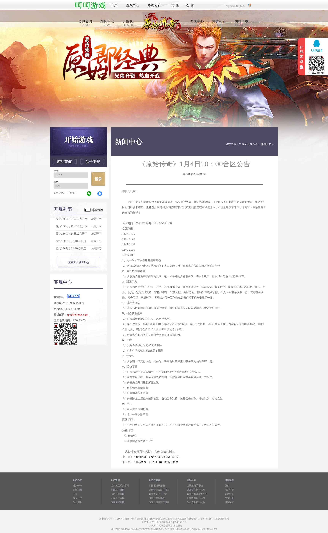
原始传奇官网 (118, 494)
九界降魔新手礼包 (196, 498)
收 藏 (242, 5)
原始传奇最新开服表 (159, 489)
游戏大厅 (154, 5)
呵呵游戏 (229, 502)
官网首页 (85, 23)
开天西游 (77, 489)
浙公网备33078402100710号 (202, 529)
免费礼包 (219, 23)
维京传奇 (77, 485)
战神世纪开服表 (157, 485)
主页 (241, 144)
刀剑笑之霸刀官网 (120, 485)
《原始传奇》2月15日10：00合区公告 (155, 462)
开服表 (127, 23)
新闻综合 (252, 144)
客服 (190, 5)
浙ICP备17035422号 (131, 529)
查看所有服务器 (78, 262)
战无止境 (77, 498)
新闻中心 (107, 23)
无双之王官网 (118, 498)
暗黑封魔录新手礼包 (197, 494)
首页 (113, 5)
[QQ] (99, 193)
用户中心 (229, 489)
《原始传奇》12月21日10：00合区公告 (156, 456)
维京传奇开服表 (157, 498)
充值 (174, 5)
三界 (75, 494)
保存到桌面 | (233, 5)
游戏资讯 (132, 5)
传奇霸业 (77, 502)
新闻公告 (266, 144)
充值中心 (197, 23)
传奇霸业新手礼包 (196, 502)
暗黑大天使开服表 (158, 494)
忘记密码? (59, 193)
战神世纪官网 (118, 502)
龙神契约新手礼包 (196, 489)
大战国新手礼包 (195, 485)
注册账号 (72, 193)
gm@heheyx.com (77, 314)
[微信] (89, 193)
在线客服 (229, 498)
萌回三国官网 (118, 489)
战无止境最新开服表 (159, 502)
